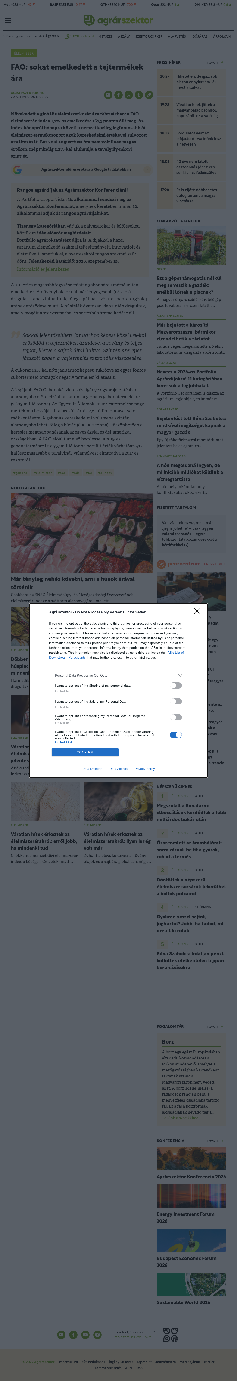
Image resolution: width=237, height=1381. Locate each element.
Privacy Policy (145, 769)
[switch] (176, 685)
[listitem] (118, 675)
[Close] (198, 612)
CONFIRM (85, 752)
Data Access (118, 769)
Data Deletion (92, 769)
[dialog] (118, 690)
